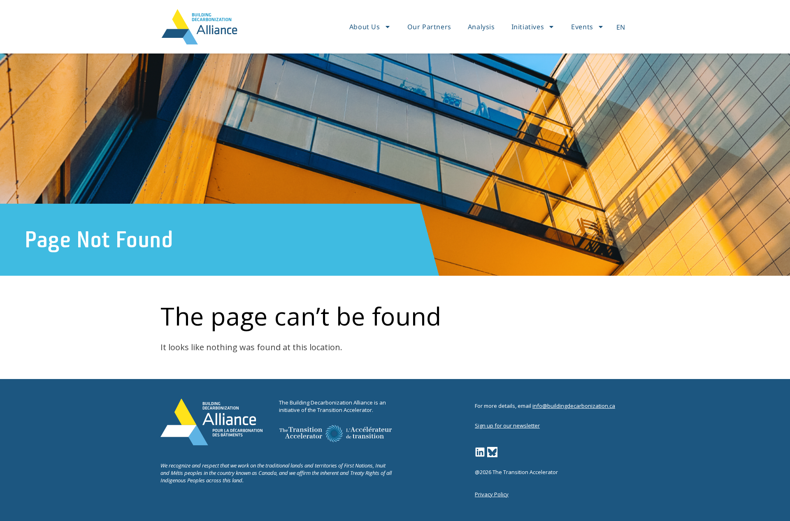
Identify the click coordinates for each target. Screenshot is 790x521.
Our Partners (429, 26)
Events (582, 26)
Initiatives (527, 26)
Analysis (481, 26)
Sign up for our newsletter (507, 425)
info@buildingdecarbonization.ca (573, 405)
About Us (364, 26)
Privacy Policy (492, 494)
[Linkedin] (480, 452)
